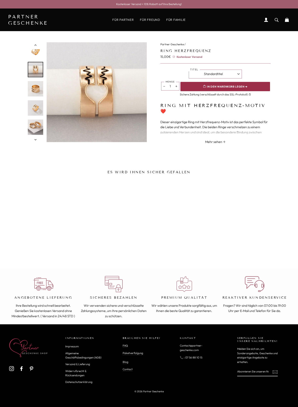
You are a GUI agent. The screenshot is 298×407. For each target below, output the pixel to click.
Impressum (72, 346)
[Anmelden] (275, 371)
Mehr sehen (214, 142)
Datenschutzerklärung (78, 382)
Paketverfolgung (133, 353)
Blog (125, 362)
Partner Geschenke (172, 44)
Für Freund (150, 20)
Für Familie (176, 20)
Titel (194, 69)
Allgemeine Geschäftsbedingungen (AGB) (83, 355)
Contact (128, 369)
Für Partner (123, 20)
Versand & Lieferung (77, 364)
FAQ (125, 345)
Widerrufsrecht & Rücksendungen (75, 373)
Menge (170, 81)
